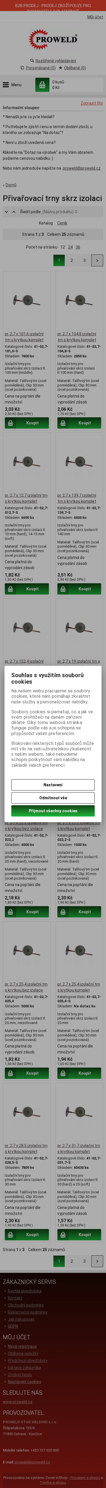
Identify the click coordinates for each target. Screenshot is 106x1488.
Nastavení (53, 785)
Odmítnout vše (53, 798)
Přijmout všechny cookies (53, 811)
